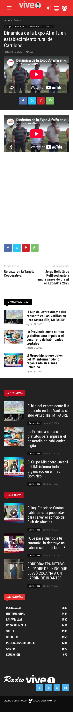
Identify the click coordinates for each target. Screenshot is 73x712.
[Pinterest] (41, 100)
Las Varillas (47, 26)
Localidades (34, 26)
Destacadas (34, 423)
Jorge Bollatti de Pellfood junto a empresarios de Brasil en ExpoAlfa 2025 (53, 277)
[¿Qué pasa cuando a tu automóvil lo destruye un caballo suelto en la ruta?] (14, 543)
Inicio (7, 20)
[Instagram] (48, 687)
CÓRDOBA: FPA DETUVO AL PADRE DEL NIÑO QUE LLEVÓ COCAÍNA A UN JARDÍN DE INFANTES (47, 571)
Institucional (20, 26)
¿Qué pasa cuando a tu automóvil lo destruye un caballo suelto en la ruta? (46, 543)
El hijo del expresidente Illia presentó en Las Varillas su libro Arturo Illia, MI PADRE (46, 316)
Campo (17, 20)
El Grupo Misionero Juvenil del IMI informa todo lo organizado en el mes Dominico (45, 361)
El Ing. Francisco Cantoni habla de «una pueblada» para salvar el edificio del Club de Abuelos (46, 515)
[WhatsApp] (50, 100)
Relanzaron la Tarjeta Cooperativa (19, 273)
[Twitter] (32, 100)
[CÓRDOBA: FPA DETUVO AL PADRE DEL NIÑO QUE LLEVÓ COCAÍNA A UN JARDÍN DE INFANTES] (14, 569)
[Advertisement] (36, 190)
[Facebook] (23, 100)
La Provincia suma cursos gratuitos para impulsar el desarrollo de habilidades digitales (45, 337)
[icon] (49, 9)
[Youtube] (65, 687)
